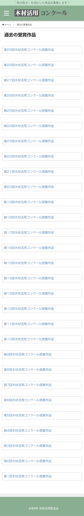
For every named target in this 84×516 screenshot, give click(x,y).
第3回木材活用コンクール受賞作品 (27, 445)
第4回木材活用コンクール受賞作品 (27, 430)
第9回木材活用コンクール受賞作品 (27, 354)
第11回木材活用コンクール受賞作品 (29, 323)
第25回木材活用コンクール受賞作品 (29, 110)
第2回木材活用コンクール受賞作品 (27, 461)
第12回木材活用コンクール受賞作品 (29, 308)
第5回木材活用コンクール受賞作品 (27, 415)
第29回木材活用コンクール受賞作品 (29, 49)
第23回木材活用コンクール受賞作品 (29, 141)
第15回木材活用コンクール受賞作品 (29, 263)
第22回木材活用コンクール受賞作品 (29, 156)
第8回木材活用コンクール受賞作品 (27, 369)
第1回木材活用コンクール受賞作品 (27, 476)
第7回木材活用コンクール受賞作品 (27, 384)
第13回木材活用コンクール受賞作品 (29, 293)
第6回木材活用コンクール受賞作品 (27, 400)
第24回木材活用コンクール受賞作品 (29, 125)
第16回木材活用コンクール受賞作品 (29, 247)
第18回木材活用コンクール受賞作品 (29, 217)
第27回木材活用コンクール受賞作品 (29, 80)
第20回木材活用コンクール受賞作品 (29, 186)
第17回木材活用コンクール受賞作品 (29, 232)
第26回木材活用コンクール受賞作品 (29, 95)
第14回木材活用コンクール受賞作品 (29, 278)
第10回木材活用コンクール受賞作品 (29, 339)
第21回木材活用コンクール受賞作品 (29, 171)
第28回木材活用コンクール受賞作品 (29, 65)
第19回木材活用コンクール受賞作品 (29, 202)
